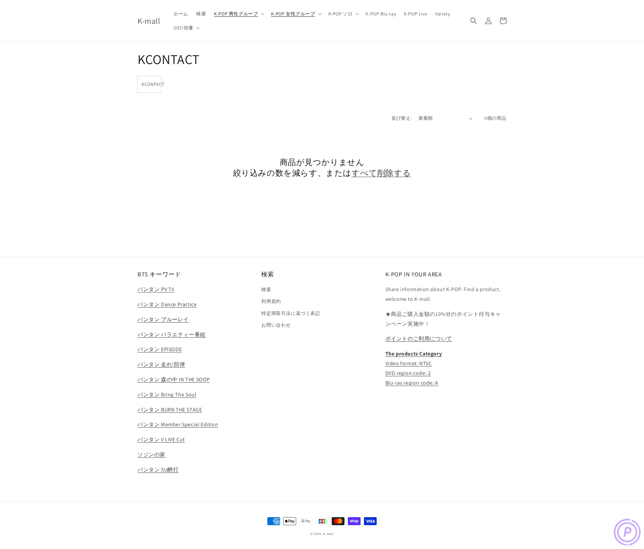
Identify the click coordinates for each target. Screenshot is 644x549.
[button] (238, 14)
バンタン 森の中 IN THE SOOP (174, 379)
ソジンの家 (151, 454)
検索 (266, 289)
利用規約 (271, 301)
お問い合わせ (276, 325)
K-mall (328, 534)
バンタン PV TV (156, 289)
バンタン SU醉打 (158, 469)
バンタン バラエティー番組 (172, 334)
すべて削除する (381, 173)
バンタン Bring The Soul (167, 394)
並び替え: (401, 118)
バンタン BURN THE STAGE (170, 409)
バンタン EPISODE (160, 349)
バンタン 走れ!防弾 (161, 364)
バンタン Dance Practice (167, 304)
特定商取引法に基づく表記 (290, 313)
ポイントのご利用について (418, 338)
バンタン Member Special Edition (178, 424)
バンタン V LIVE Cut (161, 439)
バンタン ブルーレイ (163, 319)
